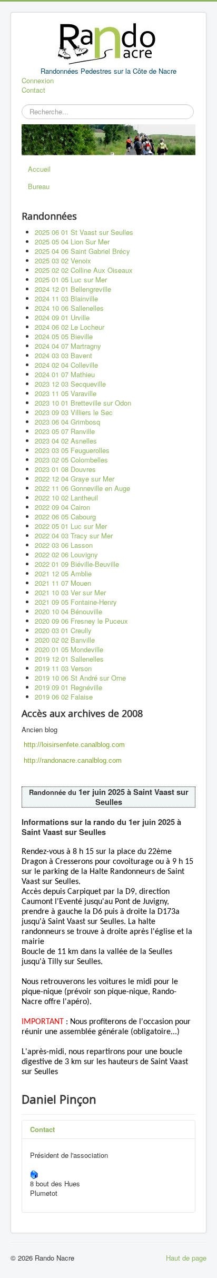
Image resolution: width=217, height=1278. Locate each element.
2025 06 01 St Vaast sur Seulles (84, 232)
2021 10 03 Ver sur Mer (70, 592)
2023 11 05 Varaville (65, 393)
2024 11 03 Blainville (66, 298)
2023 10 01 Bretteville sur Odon (83, 403)
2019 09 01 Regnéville (68, 687)
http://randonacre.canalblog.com (73, 760)
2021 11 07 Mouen (63, 583)
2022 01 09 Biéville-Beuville (77, 564)
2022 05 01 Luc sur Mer (71, 526)
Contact (33, 90)
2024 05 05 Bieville (64, 336)
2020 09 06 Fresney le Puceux (81, 621)
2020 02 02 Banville (65, 640)
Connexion (38, 80)
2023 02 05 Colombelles (71, 460)
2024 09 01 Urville (62, 317)
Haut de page (186, 1258)
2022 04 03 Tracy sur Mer (74, 535)
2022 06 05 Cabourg (65, 517)
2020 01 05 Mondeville (69, 649)
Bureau (39, 186)
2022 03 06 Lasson (64, 545)
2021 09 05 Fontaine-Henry (76, 602)
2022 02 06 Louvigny (66, 554)
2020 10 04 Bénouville (68, 611)
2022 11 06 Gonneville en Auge (82, 488)
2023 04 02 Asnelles (66, 441)
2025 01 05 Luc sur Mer (71, 279)
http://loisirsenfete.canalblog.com (74, 745)
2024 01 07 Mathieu (65, 374)
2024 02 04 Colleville (66, 365)
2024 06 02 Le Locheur (69, 327)
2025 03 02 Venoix (63, 260)
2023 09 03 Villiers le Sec (74, 412)
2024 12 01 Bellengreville (73, 289)
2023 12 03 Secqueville (70, 384)
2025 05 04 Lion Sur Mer (72, 242)
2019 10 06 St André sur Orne (80, 678)
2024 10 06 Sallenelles (69, 308)
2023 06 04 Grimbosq (67, 422)
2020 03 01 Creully (63, 630)
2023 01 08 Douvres (65, 469)
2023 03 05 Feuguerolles (72, 450)
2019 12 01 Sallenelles (69, 659)
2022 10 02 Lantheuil (66, 498)
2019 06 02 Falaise (64, 697)
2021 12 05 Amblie (63, 573)
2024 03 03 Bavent (63, 355)
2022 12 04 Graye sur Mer (74, 479)
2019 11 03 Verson (63, 668)
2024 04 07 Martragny (68, 346)
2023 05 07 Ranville (65, 431)
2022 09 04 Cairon (62, 507)
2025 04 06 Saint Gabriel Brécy (82, 251)
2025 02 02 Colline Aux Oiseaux (84, 270)
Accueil (39, 169)
